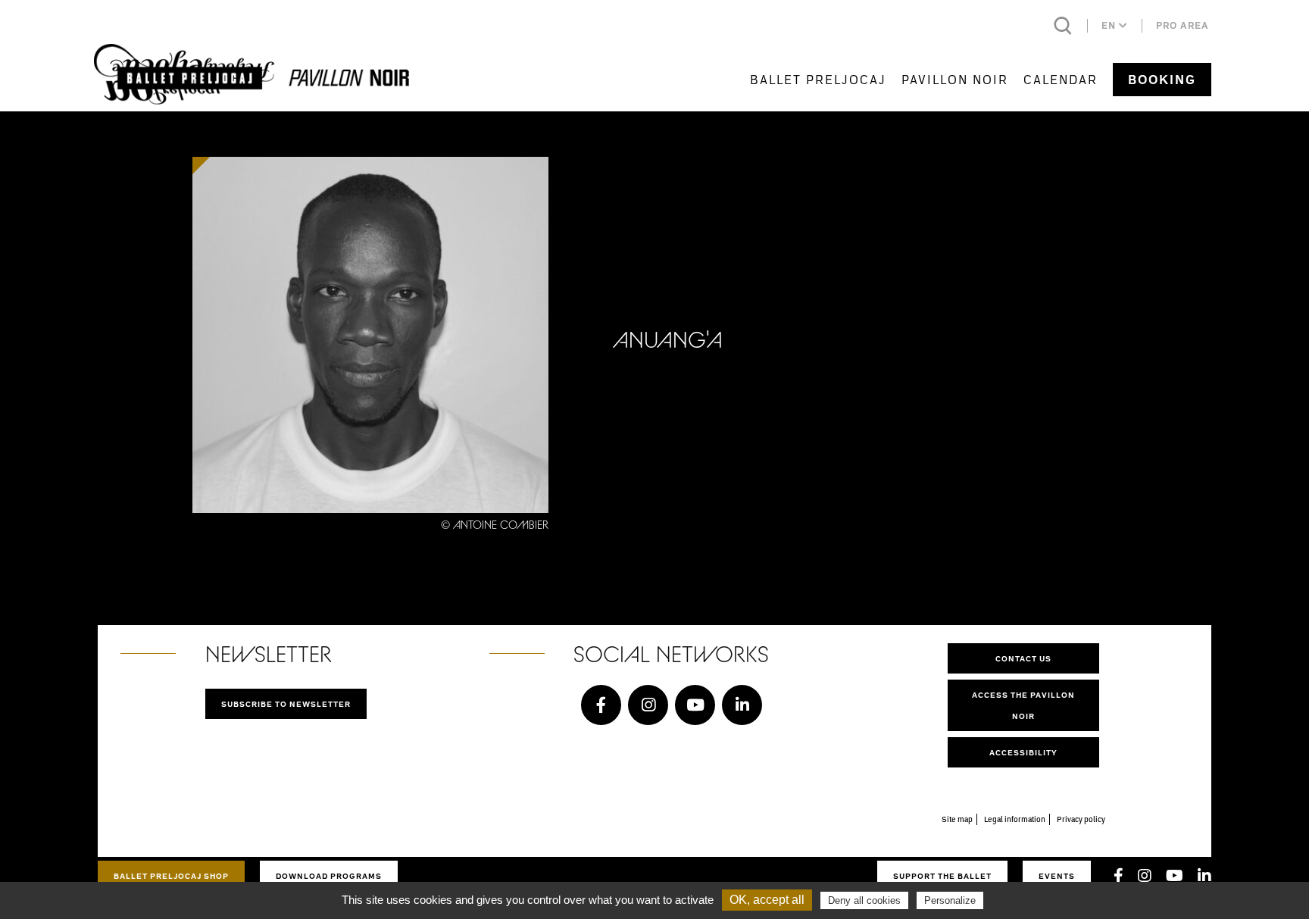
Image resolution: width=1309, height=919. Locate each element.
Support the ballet (942, 876)
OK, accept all (766, 899)
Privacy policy (1081, 819)
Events (1057, 876)
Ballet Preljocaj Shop (171, 876)
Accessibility (1023, 752)
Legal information (1014, 819)
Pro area (1182, 25)
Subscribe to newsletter (286, 704)
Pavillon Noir (954, 79)
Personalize (950, 900)
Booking (1162, 79)
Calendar (1060, 79)
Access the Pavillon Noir (1023, 705)
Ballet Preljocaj (818, 79)
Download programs (329, 876)
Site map (957, 819)
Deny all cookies (864, 900)
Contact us (1023, 658)
